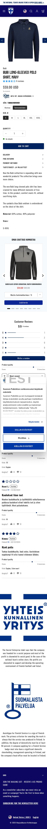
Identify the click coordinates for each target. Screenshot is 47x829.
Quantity (6, 128)
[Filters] (4, 376)
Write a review (23, 358)
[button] (4, 11)
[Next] (42, 275)
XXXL (38, 117)
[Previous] (4, 275)
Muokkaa (22, 438)
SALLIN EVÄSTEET (23, 430)
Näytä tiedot (34, 422)
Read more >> (39, 2)
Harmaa (7, 107)
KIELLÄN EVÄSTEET (23, 446)
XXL (31, 117)
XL (24, 117)
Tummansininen (19, 107)
